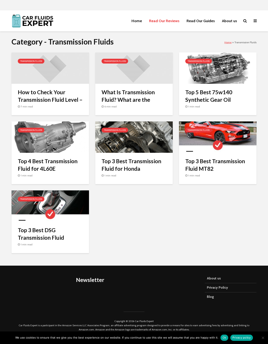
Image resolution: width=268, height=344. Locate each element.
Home (136, 21)
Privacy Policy (217, 287)
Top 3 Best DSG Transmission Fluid (41, 234)
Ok (224, 337)
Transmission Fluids (31, 61)
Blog (210, 297)
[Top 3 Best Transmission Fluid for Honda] (134, 136)
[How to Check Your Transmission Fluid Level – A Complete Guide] (50, 67)
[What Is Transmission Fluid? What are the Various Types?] (134, 67)
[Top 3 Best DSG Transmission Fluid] (50, 205)
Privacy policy (241, 337)
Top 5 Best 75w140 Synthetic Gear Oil (208, 96)
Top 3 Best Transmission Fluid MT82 (215, 165)
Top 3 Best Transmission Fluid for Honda (131, 165)
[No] (263, 338)
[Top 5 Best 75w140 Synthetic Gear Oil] (217, 67)
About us (229, 21)
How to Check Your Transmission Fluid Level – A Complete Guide (50, 99)
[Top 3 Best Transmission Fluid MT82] (217, 136)
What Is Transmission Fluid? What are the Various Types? (128, 99)
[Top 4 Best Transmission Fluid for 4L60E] (50, 136)
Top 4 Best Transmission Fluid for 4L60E (47, 165)
